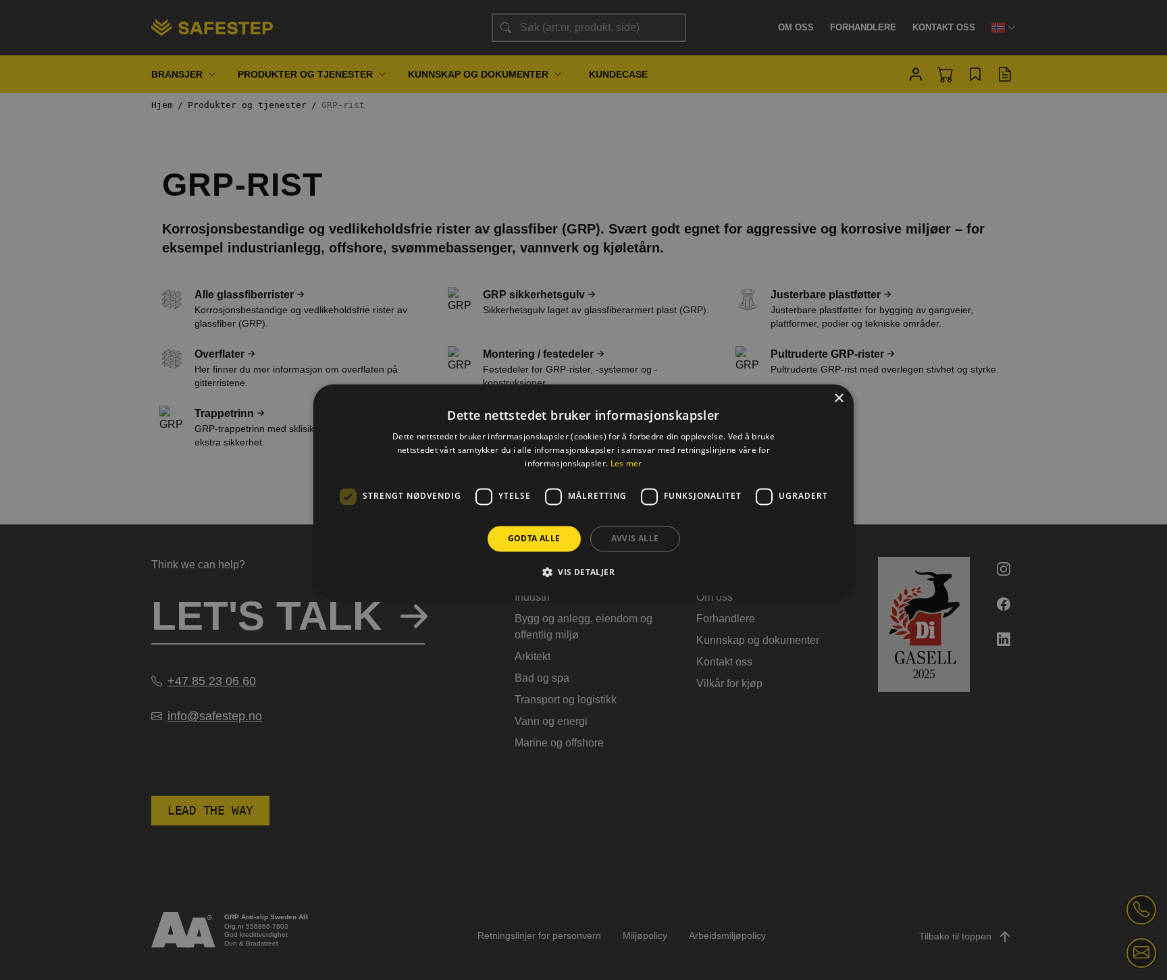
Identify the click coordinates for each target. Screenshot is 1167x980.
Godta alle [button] (534, 538)
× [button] (838, 398)
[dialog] (583, 489)
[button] (583, 572)
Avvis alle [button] (635, 538)
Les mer (626, 463)
